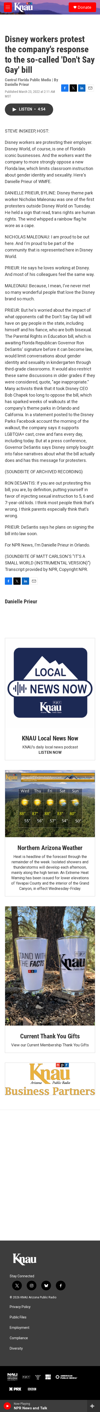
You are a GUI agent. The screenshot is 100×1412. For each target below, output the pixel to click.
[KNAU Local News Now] (50, 683)
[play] (7, 1406)
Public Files (18, 1317)
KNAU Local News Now (50, 738)
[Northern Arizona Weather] (50, 803)
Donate (84, 7)
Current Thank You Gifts (50, 1036)
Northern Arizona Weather (50, 847)
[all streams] (93, 1406)
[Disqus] (50, 1175)
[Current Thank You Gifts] (50, 966)
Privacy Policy (20, 1307)
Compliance (19, 1338)
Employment (19, 1328)
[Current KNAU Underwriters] (50, 1079)
